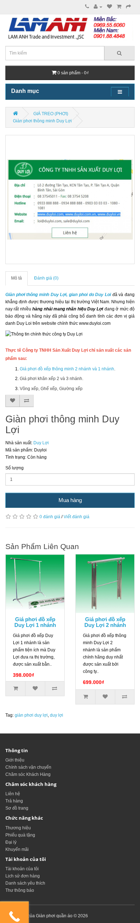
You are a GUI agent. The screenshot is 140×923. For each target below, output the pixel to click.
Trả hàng (14, 800)
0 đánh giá (49, 516)
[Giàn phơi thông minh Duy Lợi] (70, 199)
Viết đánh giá (76, 516)
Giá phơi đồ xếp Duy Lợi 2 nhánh (105, 622)
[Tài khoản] (98, 6)
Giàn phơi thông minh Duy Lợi (42, 120)
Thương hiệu (18, 827)
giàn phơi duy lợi (31, 715)
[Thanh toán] (128, 6)
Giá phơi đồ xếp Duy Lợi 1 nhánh (35, 622)
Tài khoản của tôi (22, 868)
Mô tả (16, 278)
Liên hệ (12, 793)
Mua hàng (70, 500)
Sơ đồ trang (16, 808)
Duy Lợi (41, 442)
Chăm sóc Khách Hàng (28, 774)
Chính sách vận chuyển (28, 767)
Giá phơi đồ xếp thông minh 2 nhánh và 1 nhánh (67, 368)
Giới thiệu (14, 760)
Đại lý (11, 842)
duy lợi (56, 715)
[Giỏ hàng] (119, 6)
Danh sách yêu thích (25, 883)
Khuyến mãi (17, 849)
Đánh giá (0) (46, 278)
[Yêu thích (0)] (109, 6)
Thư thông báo (19, 890)
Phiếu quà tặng (20, 835)
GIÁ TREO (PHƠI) (50, 113)
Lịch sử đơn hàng (22, 876)
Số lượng (14, 467)
